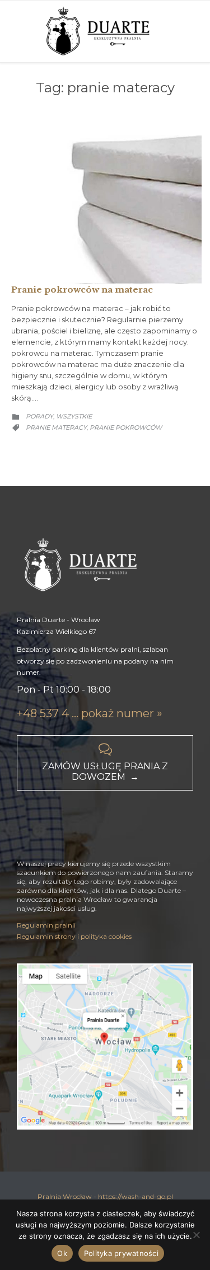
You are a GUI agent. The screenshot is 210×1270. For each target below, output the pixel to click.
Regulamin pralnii (46, 925)
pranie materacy (56, 427)
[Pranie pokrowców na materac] (105, 209)
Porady (39, 416)
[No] (196, 1234)
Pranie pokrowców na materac (82, 289)
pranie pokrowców (126, 427)
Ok (62, 1253)
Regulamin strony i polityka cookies (74, 936)
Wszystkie (74, 416)
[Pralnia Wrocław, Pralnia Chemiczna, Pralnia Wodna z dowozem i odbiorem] (100, 31)
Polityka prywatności (121, 1253)
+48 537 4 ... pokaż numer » (89, 713)
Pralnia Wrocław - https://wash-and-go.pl (105, 1196)
